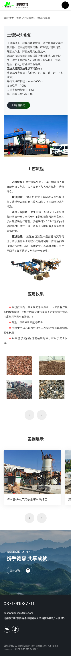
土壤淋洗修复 (42, 17)
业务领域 (28, 17)
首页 (18, 17)
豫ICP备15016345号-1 (26, 649)
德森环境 (12, 55)
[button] (29, 415)
